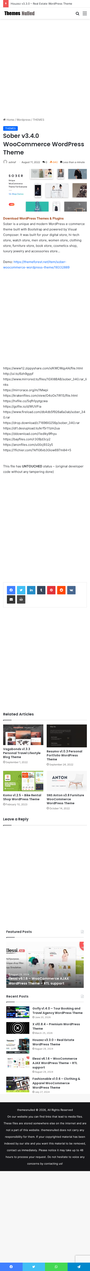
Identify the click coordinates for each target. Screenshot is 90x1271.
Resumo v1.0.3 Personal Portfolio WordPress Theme (64, 755)
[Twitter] (21, 590)
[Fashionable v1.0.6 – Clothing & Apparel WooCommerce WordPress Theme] (17, 1084)
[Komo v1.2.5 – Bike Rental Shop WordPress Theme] (23, 781)
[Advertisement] (45, 68)
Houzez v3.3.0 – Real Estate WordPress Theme (41, 3)
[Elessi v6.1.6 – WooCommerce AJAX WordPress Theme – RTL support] (17, 1062)
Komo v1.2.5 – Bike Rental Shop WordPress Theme (22, 797)
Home (10, 119)
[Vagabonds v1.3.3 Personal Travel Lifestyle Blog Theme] (23, 734)
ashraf (12, 162)
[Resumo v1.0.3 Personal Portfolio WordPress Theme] (67, 735)
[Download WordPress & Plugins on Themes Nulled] (20, 13)
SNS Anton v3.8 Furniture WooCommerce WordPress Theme (65, 799)
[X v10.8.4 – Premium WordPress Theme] (17, 1028)
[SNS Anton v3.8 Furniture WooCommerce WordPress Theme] (67, 781)
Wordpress (24, 119)
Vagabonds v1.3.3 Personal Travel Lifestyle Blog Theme (22, 753)
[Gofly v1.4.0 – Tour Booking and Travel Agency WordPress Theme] (17, 1012)
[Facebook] (11, 590)
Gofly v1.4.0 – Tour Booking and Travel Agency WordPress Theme (57, 1010)
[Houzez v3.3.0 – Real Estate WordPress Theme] (17, 1046)
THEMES (38, 119)
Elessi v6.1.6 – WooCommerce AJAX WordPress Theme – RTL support (38, 981)
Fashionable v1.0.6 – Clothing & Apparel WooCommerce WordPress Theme (56, 1083)
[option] (45, 965)
